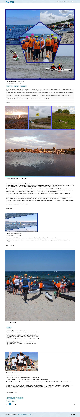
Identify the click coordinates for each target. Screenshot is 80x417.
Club (63, 1)
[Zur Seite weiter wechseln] (14, 404)
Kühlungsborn (23, 86)
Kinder (73, 1)
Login (30, 414)
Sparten (67, 1)
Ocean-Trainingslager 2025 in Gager (16, 178)
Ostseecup (16, 86)
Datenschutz (25, 414)
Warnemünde (9, 86)
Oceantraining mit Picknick (12, 399)
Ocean (13, 83)
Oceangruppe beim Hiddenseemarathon (15, 397)
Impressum (20, 414)
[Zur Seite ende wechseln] (16, 404)
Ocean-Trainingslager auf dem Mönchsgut (15, 398)
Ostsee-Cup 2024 (11, 323)
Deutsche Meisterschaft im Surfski (15, 373)
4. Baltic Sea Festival (11, 401)
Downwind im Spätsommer (13, 233)
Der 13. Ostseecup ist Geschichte (15, 81)
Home (58, 1)
